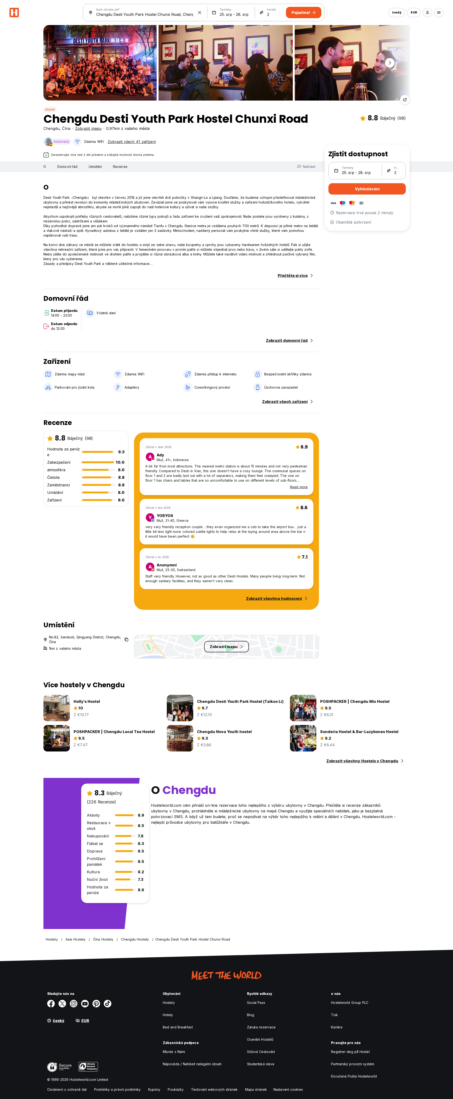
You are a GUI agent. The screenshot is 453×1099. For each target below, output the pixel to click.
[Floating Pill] (389, 63)
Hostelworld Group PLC (349, 1003)
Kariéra (336, 1027)
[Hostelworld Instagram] (73, 1003)
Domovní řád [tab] (67, 167)
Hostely (169, 1003)
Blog (250, 1015)
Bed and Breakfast (178, 1027)
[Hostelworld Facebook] (51, 1003)
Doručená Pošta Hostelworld (354, 1076)
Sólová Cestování (261, 1052)
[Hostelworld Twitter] (62, 1003)
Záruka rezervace (261, 1027)
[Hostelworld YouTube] (85, 1003)
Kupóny (154, 1089)
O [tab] (44, 167)
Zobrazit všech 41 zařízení (132, 141)
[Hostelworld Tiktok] (107, 1003)
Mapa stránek (256, 1089)
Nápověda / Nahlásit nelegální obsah (192, 1064)
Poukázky (176, 1089)
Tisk (334, 1015)
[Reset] (199, 12)
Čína (66, 128)
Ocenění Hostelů (260, 1039)
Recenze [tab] (120, 167)
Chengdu (51, 128)
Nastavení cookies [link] (288, 1089)
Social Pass (256, 1003)
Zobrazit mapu (88, 128)
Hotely (168, 1015)
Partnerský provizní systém (352, 1064)
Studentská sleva (260, 1064)
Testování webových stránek (214, 1089)
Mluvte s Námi (174, 1052)
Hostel (50, 109)
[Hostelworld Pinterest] (96, 1003)
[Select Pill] (427, 12)
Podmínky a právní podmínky (117, 1089)
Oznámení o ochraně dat (67, 1089)
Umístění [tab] (95, 167)
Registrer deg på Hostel (350, 1052)
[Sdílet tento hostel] (405, 99)
